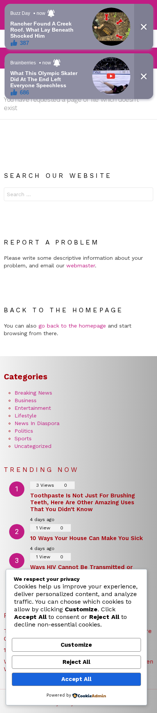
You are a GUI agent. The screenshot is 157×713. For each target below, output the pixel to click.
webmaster (80, 265)
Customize (76, 644)
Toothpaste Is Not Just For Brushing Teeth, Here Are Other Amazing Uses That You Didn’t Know (82, 502)
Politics (23, 431)
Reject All (76, 662)
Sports (23, 438)
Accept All (76, 679)
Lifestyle (25, 415)
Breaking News (33, 393)
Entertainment (32, 408)
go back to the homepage (72, 326)
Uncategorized (32, 446)
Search (145, 195)
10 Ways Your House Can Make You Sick (86, 538)
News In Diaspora (36, 423)
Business (25, 400)
